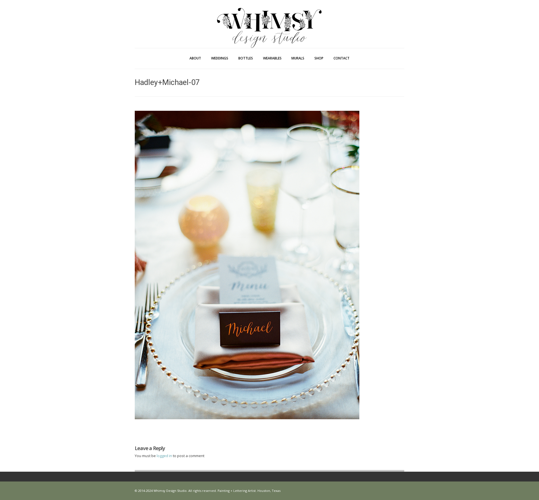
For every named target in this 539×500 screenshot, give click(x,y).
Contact (342, 58)
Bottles (245, 58)
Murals (297, 58)
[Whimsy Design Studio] (269, 16)
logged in (165, 455)
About (195, 58)
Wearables (272, 58)
